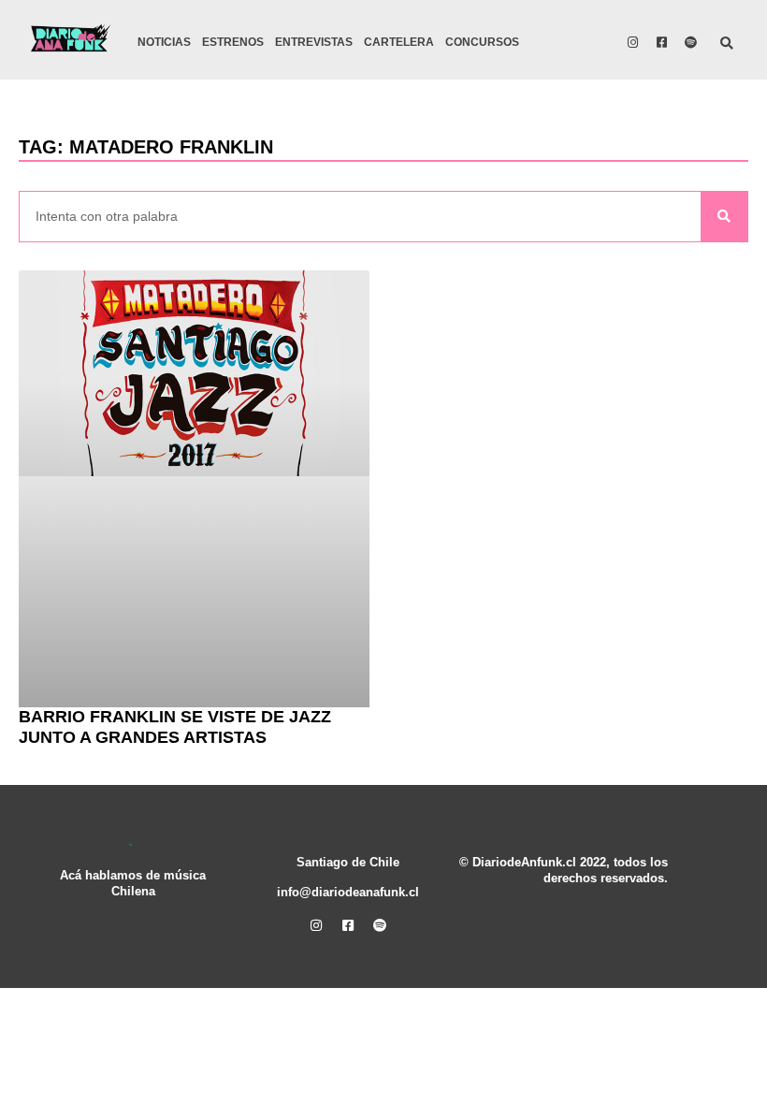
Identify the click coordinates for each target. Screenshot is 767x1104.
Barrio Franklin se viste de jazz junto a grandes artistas (175, 727)
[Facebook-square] (662, 42)
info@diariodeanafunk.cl (348, 892)
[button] (727, 44)
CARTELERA (399, 42)
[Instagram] (633, 42)
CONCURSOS (482, 42)
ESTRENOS (233, 42)
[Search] (724, 216)
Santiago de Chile (348, 862)
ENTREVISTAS (314, 42)
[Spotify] (691, 42)
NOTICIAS (164, 42)
